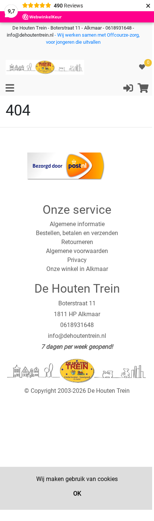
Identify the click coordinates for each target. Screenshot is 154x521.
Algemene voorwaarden (77, 251)
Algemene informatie (77, 224)
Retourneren (77, 242)
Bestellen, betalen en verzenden (77, 233)
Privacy (77, 259)
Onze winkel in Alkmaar (77, 268)
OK (77, 493)
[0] (142, 67)
